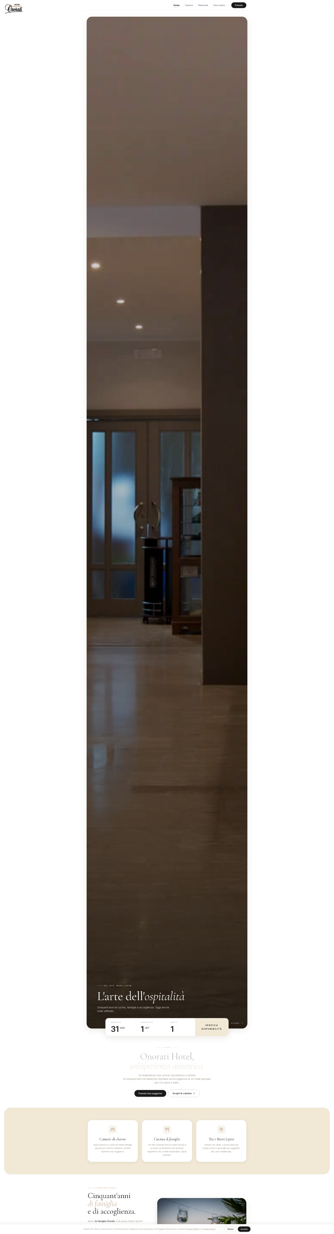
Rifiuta (231, 1229)
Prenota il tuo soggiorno (150, 1093)
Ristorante (203, 5)
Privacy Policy (192, 1229)
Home (177, 5)
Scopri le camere (182, 1093)
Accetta (244, 1229)
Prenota (239, 5)
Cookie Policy (209, 1229)
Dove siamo (219, 5)
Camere (189, 5)
